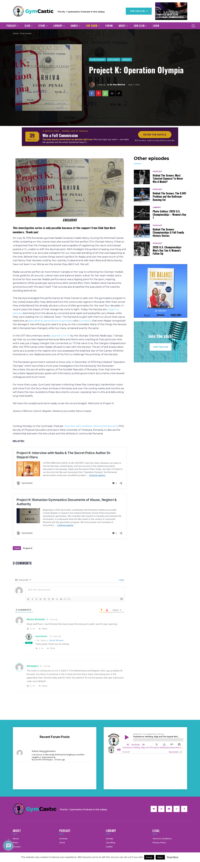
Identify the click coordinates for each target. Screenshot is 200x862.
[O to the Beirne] (93, 85)
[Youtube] (169, 809)
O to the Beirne (116, 84)
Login (121, 580)
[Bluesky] (154, 809)
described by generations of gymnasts (50, 320)
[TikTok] (176, 809)
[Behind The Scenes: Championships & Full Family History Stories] (142, 231)
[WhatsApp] (105, 93)
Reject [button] (160, 857)
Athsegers (32, 666)
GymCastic (41, 636)
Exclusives (113, 59)
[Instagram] (161, 809)
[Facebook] (92, 93)
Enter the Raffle (154, 134)
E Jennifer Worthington (43, 759)
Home (15, 33)
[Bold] (28, 599)
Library (126, 59)
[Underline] (36, 599)
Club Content (97, 59)
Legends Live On (60, 335)
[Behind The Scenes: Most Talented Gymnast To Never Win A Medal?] (142, 177)
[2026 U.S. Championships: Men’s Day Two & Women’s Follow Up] (142, 249)
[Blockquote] (53, 599)
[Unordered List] (49, 599)
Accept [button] (149, 857)
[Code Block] (57, 599)
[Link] (61, 599)
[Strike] (41, 599)
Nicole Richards (56, 640)
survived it (85, 320)
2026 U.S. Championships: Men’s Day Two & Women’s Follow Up (167, 250)
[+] (69, 599)
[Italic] (32, 599)
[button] (193, 25)
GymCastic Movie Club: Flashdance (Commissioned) (170, 16)
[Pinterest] (98, 93)
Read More (172, 857)
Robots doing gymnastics (44, 751)
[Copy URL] (119, 93)
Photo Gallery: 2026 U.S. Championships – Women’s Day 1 (169, 214)
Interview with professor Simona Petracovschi (90, 426)
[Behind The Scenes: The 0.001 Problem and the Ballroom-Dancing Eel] (142, 195)
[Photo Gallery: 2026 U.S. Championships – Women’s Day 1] (142, 213)
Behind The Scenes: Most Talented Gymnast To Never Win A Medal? (168, 178)
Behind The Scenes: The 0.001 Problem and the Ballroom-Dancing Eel (169, 196)
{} (65, 599)
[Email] (112, 93)
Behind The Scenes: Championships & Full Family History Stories (168, 232)
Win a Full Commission (60, 135)
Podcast (157, 171)
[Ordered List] (45, 599)
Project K (27, 548)
